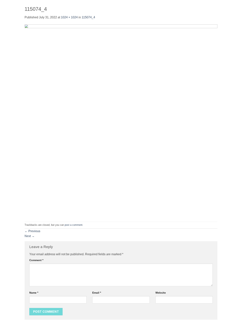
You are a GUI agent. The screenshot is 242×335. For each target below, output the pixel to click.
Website (160, 292)
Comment (36, 260)
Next (30, 236)
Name (33, 292)
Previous (32, 231)
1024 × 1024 (69, 17)
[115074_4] (121, 120)
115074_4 (88, 17)
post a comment (73, 224)
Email (96, 292)
